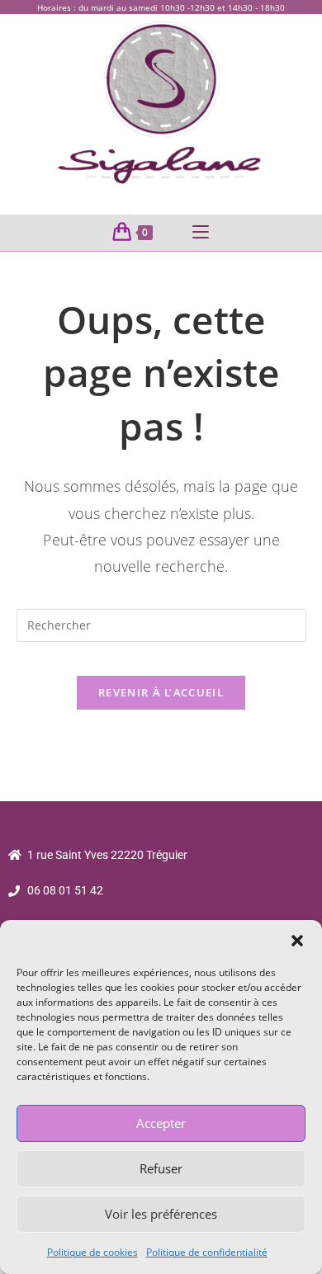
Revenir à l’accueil (161, 692)
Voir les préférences (161, 1214)
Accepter (161, 1123)
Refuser (161, 1168)
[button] (297, 940)
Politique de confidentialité (207, 1252)
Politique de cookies (92, 1252)
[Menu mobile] (200, 233)
